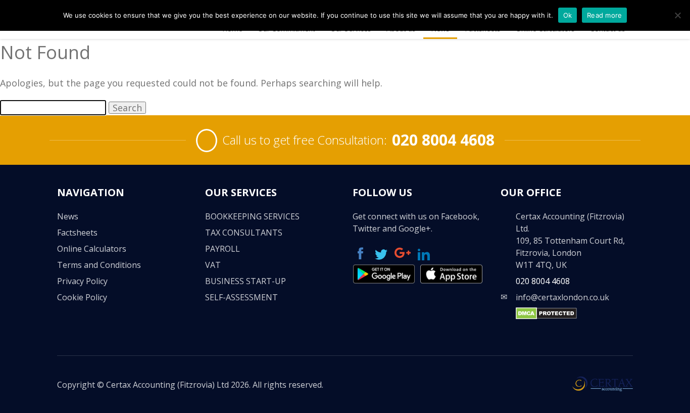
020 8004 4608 (443, 139)
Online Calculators (91, 248)
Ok (567, 15)
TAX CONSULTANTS (243, 232)
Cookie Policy (82, 297)
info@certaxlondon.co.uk (562, 297)
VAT (213, 264)
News (67, 216)
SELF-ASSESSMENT (241, 297)
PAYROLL (222, 248)
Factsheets (77, 232)
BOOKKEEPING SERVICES (252, 216)
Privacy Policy (82, 281)
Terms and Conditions (99, 264)
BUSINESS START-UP (245, 281)
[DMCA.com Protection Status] (546, 316)
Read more (604, 15)
